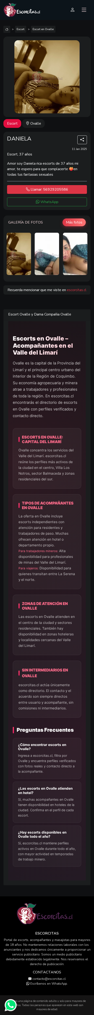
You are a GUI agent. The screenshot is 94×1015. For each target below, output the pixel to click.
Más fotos (74, 222)
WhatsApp (48, 201)
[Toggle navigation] (84, 10)
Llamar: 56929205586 (49, 189)
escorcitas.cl (76, 289)
